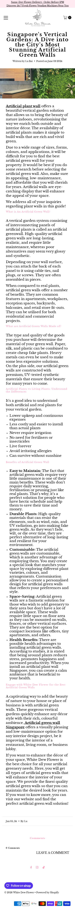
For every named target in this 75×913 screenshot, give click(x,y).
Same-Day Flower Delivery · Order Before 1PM (37, 2)
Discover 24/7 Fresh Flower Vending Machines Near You (38, 5)
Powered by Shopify (47, 892)
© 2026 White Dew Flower (19, 892)
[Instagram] (37, 867)
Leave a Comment (52, 853)
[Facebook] (31, 867)
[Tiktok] (44, 867)
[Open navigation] (6, 17)
